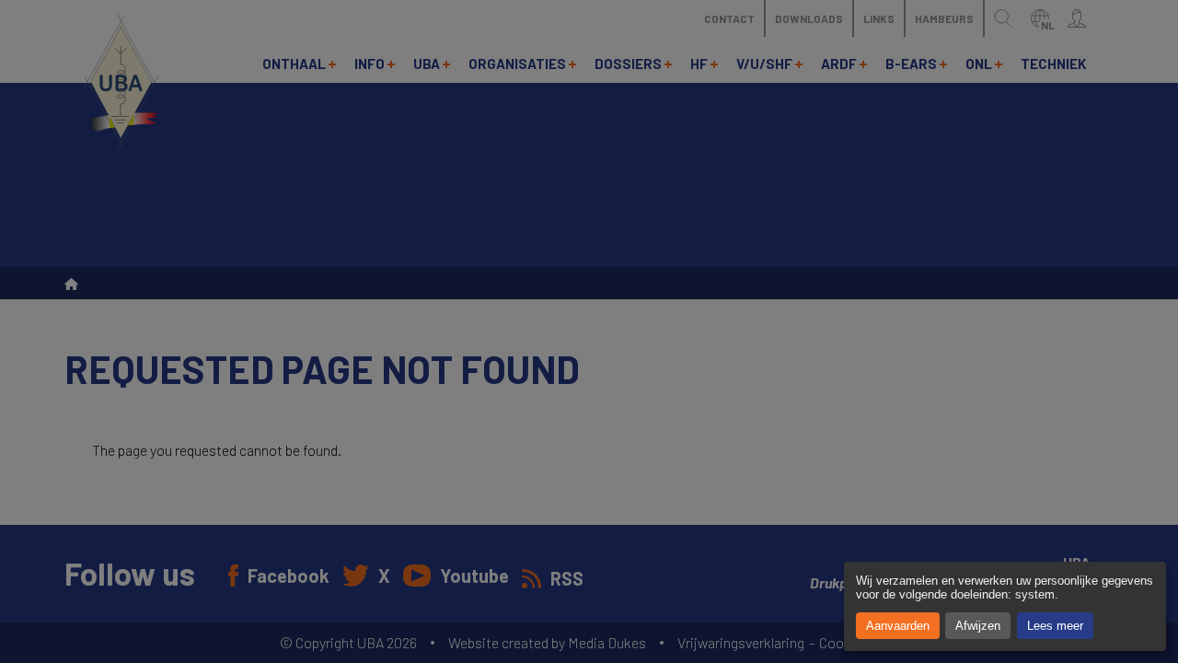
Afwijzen (977, 626)
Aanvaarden (898, 626)
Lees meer (1055, 626)
